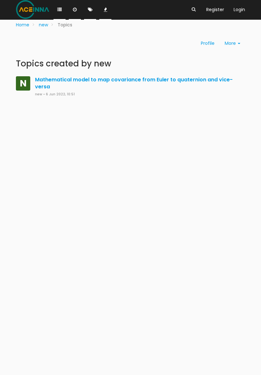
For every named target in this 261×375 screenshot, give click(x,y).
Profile (208, 43)
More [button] (231, 43)
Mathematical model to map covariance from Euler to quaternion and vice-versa (134, 83)
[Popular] (105, 10)
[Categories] (59, 10)
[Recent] (75, 10)
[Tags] (90, 10)
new (38, 94)
